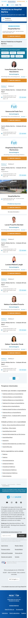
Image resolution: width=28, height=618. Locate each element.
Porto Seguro (5, 56)
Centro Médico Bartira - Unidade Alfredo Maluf (13, 91)
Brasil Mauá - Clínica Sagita (9, 428)
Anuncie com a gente (6, 557)
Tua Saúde (4, 1)
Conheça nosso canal (7, 502)
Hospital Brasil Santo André (9, 431)
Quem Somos (4, 545)
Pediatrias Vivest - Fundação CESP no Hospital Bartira (14, 416)
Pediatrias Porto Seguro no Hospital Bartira (13, 403)
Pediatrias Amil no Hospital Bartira (11, 406)
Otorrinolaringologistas (8, 460)
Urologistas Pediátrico (8, 463)
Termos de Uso (18, 553)
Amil (13, 56)
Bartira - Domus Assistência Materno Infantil (13, 425)
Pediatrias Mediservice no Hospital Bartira (12, 400)
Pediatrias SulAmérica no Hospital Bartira (12, 394)
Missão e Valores (19, 545)
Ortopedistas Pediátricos (8, 466)
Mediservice (21, 52)
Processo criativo (5, 549)
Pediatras (4, 454)
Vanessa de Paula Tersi (14, 111)
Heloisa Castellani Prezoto (14, 304)
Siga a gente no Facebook (16, 502)
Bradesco (13, 52)
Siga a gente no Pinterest (21, 502)
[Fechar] (26, 49)
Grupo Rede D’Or (21, 586)
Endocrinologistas (6, 476)
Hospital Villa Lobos (7, 446)
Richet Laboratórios (15, 613)
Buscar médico (12, 1)
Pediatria (19, 484)
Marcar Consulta (11, 484)
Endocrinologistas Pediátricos (9, 473)
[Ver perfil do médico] (14, 64)
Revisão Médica (19, 549)
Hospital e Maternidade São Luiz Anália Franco (13, 443)
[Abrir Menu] (2, 5)
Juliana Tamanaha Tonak (14, 344)
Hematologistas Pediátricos (9, 470)
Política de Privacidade (7, 553)
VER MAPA (23, 97)
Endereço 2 (11, 86)
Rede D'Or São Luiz (9, 609)
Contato (17, 557)
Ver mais (18, 56)
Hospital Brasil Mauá (7, 437)
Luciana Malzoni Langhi (14, 265)
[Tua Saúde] (14, 497)
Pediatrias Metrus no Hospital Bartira (11, 412)
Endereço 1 (4, 86)
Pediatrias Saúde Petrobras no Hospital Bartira (14, 409)
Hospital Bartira (14, 29)
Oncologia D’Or (19, 609)
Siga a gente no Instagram (11, 502)
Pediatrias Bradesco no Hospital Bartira (12, 397)
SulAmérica (5, 52)
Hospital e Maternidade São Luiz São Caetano (13, 434)
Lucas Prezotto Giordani (14, 225)
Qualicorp (23, 613)
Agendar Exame (21, 1)
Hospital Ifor (5, 440)
